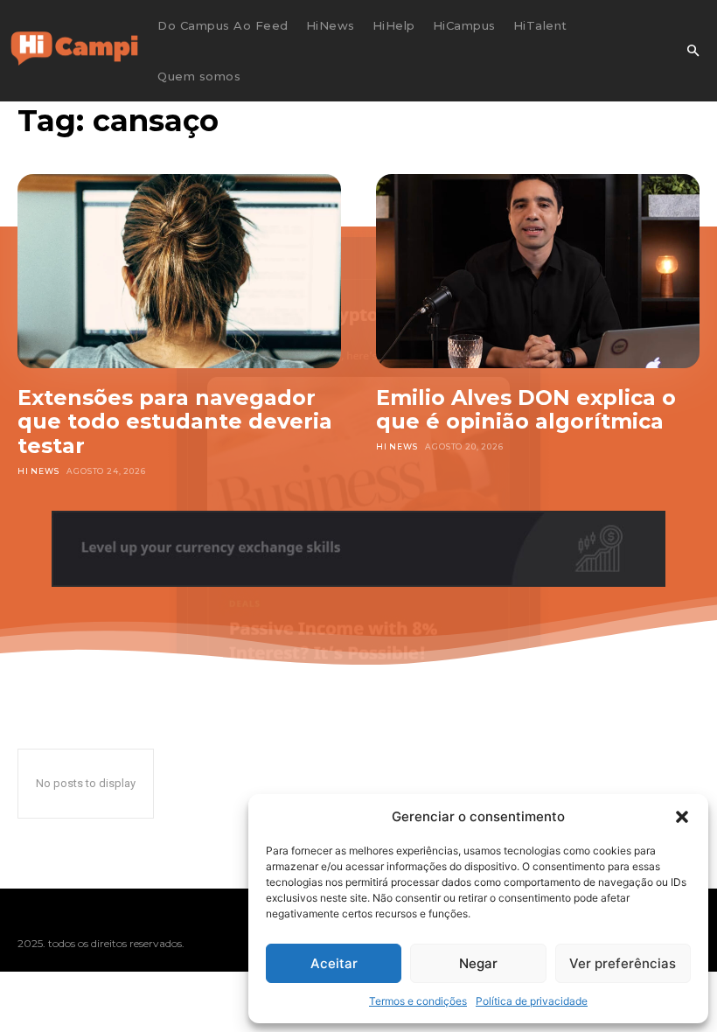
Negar (478, 963)
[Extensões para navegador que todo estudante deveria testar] (179, 271)
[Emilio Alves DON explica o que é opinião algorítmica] (538, 271)
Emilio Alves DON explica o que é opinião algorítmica (526, 410)
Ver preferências (622, 963)
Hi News (38, 471)
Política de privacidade (532, 1001)
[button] (682, 817)
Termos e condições (418, 1001)
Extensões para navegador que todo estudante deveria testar (174, 421)
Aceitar (334, 963)
